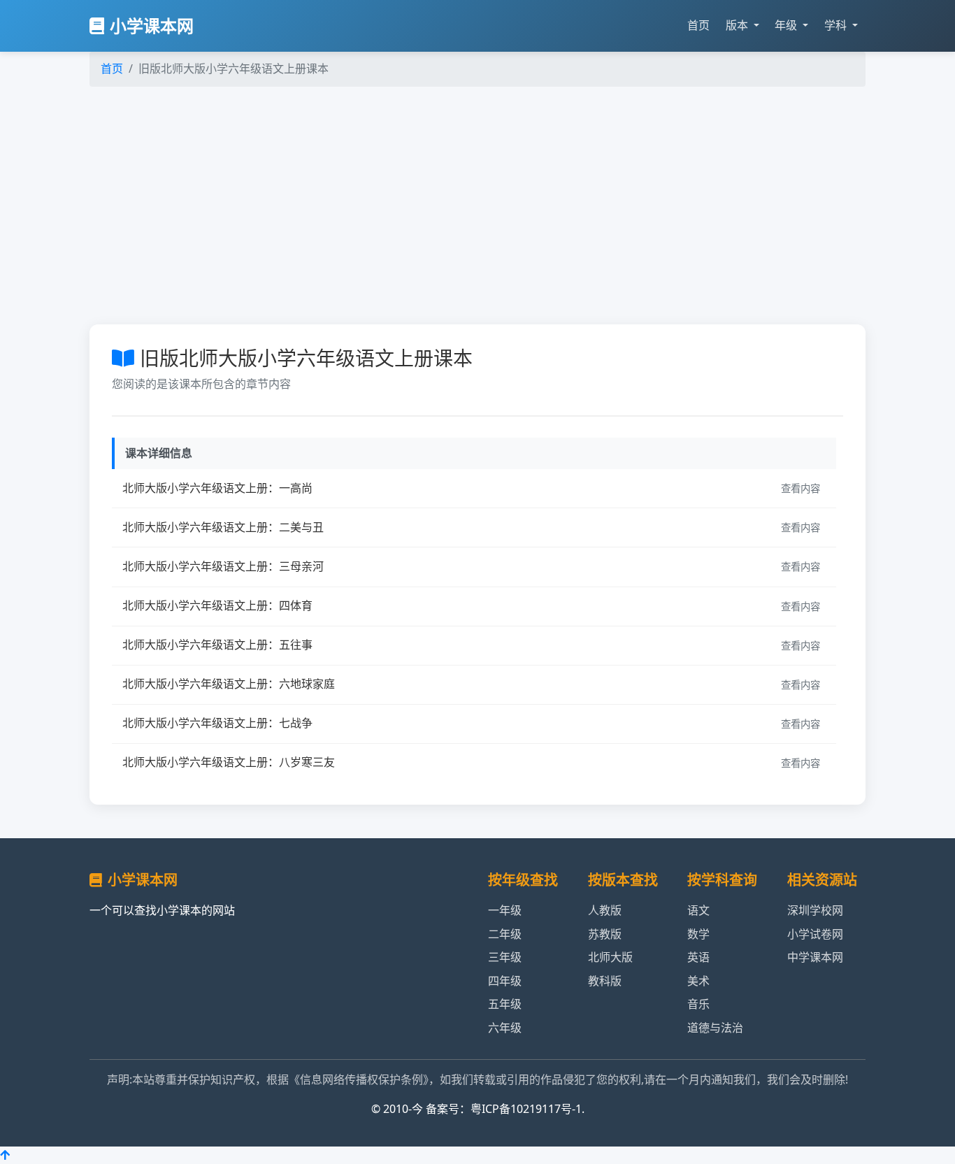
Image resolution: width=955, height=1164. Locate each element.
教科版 (605, 981)
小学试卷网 (815, 934)
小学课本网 (152, 25)
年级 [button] (787, 25)
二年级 (505, 934)
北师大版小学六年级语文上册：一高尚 (217, 488)
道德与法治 (715, 1027)
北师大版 (610, 957)
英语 (698, 957)
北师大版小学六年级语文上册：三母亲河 (223, 566)
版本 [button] (738, 25)
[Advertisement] (498, 203)
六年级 (505, 1027)
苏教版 (605, 934)
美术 (698, 981)
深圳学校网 (815, 910)
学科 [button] (836, 25)
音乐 (698, 1004)
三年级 (505, 957)
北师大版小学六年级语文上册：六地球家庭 (228, 683)
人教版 (605, 910)
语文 (698, 910)
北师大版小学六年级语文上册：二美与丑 (223, 527)
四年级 (505, 981)
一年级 (505, 910)
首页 (698, 25)
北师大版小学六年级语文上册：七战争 (217, 723)
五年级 (505, 1004)
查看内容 (800, 488)
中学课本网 (815, 957)
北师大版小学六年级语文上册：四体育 (217, 605)
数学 (698, 934)
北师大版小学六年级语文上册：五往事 (217, 644)
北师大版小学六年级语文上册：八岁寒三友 (228, 762)
